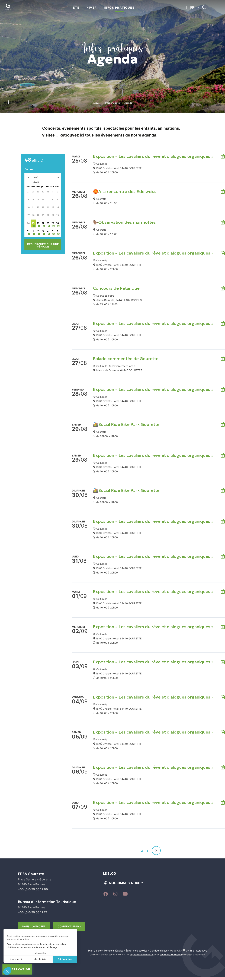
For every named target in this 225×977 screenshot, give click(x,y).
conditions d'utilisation (171, 954)
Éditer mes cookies (136, 950)
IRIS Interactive (198, 950)
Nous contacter (33, 926)
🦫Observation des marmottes (124, 222)
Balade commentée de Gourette (125, 358)
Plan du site (95, 950)
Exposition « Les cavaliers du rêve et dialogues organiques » (153, 156)
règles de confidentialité (141, 954)
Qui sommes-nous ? (126, 883)
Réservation (19, 969)
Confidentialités (159, 950)
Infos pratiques (119, 7)
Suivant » (156, 850)
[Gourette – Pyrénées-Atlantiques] (11, 11)
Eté (76, 7)
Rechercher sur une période (43, 245)
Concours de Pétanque (116, 288)
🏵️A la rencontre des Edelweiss (124, 191)
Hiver (91, 7)
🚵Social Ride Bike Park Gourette (126, 424)
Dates (29, 169)
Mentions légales (113, 950)
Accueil (97, 102)
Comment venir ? (69, 926)
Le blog (109, 873)
